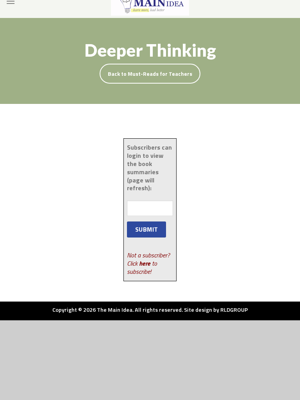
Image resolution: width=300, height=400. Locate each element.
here (144, 263)
